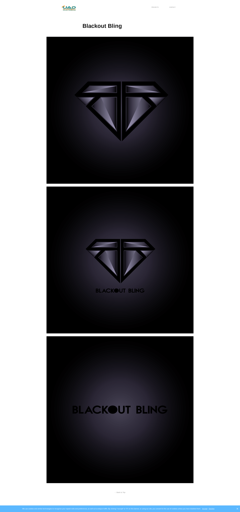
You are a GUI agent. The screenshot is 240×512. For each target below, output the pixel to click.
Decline (211, 509)
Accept (204, 509)
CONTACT (172, 7)
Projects (155, 7)
